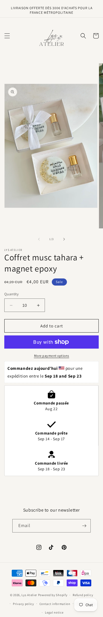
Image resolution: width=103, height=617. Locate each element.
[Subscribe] (84, 525)
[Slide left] (39, 239)
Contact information (54, 604)
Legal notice (54, 612)
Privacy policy (23, 604)
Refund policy (83, 595)
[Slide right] (64, 239)
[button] (7, 36)
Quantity (11, 294)
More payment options (51, 355)
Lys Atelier (29, 595)
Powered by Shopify (53, 595)
